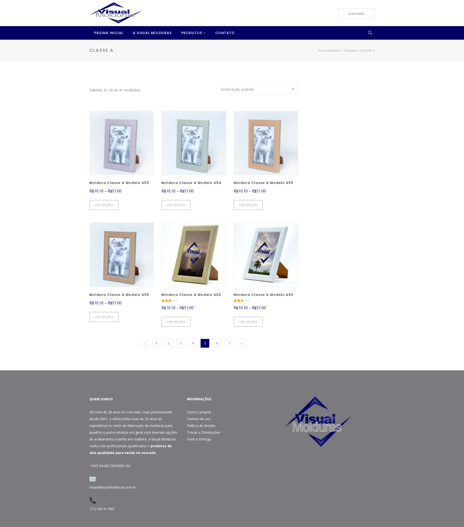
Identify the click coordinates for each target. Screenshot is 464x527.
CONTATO (225, 32)
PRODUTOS (191, 32)
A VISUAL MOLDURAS (152, 32)
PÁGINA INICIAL (108, 32)
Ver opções (104, 205)
